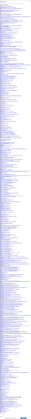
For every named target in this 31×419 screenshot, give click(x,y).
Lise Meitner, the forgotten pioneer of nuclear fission (6, 166)
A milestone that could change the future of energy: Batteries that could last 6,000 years (11, 14)
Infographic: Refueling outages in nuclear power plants (7, 143)
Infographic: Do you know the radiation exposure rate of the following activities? (10, 201)
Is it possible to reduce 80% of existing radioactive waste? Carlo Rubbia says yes (10, 48)
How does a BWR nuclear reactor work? (5, 107)
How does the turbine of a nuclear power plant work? (6, 210)
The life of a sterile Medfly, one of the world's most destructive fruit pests (9, 269)
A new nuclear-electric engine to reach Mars (5, 139)
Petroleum (19, 309)
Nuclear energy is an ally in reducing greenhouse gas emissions (7, 85)
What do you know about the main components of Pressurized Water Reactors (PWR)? (11, 95)
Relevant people (2, 32)
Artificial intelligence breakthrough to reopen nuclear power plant (8, 33)
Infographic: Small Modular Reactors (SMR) (5, 152)
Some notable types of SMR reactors (4, 356)
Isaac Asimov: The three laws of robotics (5, 232)
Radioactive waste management (4, 191)
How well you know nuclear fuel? (4, 198)
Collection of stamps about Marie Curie (5, 370)
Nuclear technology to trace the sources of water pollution (7, 78)
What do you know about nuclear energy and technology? (7, 11)
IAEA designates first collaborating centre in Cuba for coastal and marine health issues (10, 25)
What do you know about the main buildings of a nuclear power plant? (9, 114)
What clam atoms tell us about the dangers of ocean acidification (8, 46)
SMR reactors (4, 151)
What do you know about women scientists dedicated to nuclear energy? (9, 255)
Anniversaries (15, 3)
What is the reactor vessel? (3, 102)
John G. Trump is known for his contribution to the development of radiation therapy (10, 335)
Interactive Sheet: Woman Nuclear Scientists (5, 208)
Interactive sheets (2, 177)
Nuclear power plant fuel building (4, 125)
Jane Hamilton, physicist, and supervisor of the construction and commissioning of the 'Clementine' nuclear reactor (14, 258)
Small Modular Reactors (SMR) (4, 279)
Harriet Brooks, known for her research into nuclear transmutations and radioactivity (10, 260)
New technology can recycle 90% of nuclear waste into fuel (7, 18)
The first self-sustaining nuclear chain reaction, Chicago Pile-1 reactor (8, 241)
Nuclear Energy (10, 10)
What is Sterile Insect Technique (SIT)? (5, 251)
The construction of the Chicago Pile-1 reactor (5, 248)
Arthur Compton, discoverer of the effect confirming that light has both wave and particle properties (12, 317)
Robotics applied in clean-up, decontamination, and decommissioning (8, 227)
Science (0, 31)
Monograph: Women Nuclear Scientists (5, 265)
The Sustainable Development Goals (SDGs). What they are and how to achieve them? (10, 137)
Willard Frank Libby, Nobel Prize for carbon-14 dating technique (8, 377)
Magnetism (5, 286)
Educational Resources (10, 3)
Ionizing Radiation (10, 29)
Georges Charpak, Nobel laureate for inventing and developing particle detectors (10, 299)
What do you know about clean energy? (5, 28)
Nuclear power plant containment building (5, 127)
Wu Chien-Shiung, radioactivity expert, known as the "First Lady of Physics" (9, 352)
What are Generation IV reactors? (4, 56)
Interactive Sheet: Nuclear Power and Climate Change (6, 363)
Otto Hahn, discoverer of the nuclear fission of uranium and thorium (8, 401)
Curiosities (2, 149)
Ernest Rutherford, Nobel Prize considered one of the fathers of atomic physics (9, 406)
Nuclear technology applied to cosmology (5, 40)
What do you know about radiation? (4, 214)
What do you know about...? (21, 0)
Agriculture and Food (2, 79)
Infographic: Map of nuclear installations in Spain (6, 169)
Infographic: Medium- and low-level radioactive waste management (8, 216)
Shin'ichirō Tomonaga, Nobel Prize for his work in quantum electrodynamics (9, 348)
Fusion (7, 10)
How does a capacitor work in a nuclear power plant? (6, 105)
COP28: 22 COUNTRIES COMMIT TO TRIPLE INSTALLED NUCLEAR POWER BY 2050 (12, 63)
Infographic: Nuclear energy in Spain (4, 384)
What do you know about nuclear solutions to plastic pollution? (8, 134)
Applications (1, 29)
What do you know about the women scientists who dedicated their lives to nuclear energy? (11, 8)
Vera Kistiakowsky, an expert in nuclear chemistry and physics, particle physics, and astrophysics (12, 319)
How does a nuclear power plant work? (5, 379)
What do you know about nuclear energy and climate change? (7, 182)
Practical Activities (2, 390)
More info (21, 3)
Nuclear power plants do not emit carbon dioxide (6, 223)
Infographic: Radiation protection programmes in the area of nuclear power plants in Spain (11, 159)
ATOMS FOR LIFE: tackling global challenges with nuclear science (8, 164)
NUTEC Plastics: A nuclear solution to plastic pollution (7, 132)
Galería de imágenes (2, 394)
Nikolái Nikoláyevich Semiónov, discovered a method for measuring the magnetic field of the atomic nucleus (13, 301)
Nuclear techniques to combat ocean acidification (6, 30)
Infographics (1, 161)
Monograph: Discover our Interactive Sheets (5, 176)
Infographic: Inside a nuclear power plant (5, 203)
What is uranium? (2, 140)
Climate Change (4, 128)
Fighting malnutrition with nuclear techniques (5, 83)
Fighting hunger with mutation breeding (5, 81)
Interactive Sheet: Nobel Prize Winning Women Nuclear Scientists (8, 350)
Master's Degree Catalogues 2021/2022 (10, 0)
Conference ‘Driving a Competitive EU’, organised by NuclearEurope (8, 19)
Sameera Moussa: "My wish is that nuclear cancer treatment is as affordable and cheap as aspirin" (12, 274)
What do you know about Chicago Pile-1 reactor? (6, 246)
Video (1, 27)
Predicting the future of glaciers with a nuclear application (7, 308)
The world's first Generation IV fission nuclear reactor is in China (8, 58)
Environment (1, 21)
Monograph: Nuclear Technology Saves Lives (5, 145)
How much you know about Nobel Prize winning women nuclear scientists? (9, 180)
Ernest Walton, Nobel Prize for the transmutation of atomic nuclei (8, 292)
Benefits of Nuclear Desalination (4, 92)
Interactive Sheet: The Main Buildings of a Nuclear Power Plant (8, 99)
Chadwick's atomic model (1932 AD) (4, 219)
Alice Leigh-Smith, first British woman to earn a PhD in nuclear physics (9, 313)
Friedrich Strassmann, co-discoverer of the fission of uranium (7, 53)
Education (18, 3)
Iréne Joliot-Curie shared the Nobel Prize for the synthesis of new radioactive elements (10, 397)
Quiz (0, 96)
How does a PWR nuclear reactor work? (5, 109)
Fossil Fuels (10, 309)
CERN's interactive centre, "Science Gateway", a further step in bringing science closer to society (12, 73)
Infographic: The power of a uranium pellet (5, 150)
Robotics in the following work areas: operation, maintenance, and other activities (10, 225)
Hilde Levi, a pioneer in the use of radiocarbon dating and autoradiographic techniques (11, 342)
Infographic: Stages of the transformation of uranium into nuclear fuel (8, 237)
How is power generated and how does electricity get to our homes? (8, 112)
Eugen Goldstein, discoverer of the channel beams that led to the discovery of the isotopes (11, 324)
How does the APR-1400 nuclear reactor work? (6, 119)
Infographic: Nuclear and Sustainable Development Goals (7, 174)
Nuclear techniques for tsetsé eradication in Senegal (6, 38)
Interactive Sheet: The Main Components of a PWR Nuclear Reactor (8, 90)
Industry (3, 366)
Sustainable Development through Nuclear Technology (7, 157)
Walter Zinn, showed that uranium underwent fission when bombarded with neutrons (10, 66)
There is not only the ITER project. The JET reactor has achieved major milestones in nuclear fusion (12, 49)
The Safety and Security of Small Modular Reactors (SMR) (7, 142)
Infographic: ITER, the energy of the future (5, 205)
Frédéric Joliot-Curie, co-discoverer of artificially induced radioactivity (8, 403)
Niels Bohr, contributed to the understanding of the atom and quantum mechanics (10, 294)
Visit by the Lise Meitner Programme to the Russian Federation (8, 7)
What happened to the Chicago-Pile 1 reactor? (6, 239)
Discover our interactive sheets (26, 0)
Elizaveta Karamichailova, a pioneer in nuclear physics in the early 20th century (10, 326)
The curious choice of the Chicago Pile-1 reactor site (6, 244)
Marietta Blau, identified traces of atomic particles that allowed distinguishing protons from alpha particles (13, 262)
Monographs (2, 52)
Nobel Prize (1, 44)
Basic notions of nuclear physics (4, 408)
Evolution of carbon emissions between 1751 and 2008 (6, 365)
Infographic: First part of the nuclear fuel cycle (6, 234)
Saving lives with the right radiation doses (5, 26)
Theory (1, 22)
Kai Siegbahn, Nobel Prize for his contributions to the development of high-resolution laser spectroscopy (13, 68)
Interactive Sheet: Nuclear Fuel (4, 358)
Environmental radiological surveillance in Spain (6, 36)
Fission (6, 10)
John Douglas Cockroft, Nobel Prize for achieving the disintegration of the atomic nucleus (11, 304)
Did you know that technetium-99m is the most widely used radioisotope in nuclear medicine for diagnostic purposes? (14, 372)
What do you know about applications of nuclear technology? (7, 196)
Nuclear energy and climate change (4, 0)
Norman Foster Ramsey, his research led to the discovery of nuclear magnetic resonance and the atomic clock (13, 287)
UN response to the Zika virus (3, 272)
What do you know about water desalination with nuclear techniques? (8, 60)
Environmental (7, 29)
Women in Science (3, 31)
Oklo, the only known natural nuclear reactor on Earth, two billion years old (9, 339)
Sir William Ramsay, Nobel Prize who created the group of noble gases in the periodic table (11, 297)
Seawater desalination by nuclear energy (5, 97)
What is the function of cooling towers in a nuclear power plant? (8, 121)
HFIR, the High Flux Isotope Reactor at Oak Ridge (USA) (7, 88)
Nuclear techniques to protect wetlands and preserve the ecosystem (8, 76)
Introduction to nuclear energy (4, 395)
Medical (7, 71)
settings (18, 418)
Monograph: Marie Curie (3, 346)
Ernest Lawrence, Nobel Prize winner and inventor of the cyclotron (8, 337)
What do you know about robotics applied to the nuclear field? (8, 221)
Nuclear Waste (4, 34)
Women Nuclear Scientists (16, 0)
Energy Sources (3, 10)
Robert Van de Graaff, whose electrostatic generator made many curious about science (10, 276)
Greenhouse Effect (4, 84)
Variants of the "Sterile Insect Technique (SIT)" (6, 253)
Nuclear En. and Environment (6, 21)
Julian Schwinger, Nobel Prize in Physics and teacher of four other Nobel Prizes (10, 344)
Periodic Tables (13, 64)
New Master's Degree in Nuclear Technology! (5, 15)
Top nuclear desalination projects (4, 74)
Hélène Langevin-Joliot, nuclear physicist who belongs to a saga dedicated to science (10, 306)
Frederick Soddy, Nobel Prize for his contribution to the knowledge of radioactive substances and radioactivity (13, 331)
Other (3, 39)
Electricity (1, 217)
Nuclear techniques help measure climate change (6, 130)
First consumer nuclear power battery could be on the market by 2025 (8, 55)
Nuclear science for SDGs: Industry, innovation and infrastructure (8, 187)
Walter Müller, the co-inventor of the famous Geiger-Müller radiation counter (9, 285)
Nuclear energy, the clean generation (4, 189)
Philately (1, 369)
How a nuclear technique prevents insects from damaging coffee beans (8, 267)
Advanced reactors (2, 206)
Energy (0, 10)
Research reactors (18, 171)
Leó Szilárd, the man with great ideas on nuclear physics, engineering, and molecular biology (11, 311)
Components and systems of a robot (4, 230)
